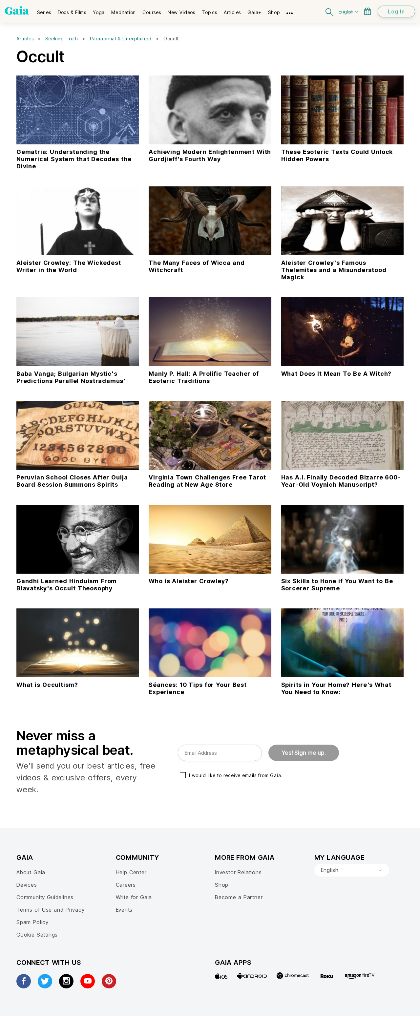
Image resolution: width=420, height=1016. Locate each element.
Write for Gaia (134, 897)
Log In (396, 11)
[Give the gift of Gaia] (367, 11)
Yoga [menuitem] (99, 12)
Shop (221, 884)
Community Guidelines (45, 897)
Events (124, 909)
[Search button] (330, 11)
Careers (126, 884)
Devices (26, 884)
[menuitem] (44, 10)
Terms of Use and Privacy (50, 909)
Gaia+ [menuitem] (254, 12)
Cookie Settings (37, 934)
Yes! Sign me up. (304, 753)
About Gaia (30, 872)
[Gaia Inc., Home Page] (17, 10)
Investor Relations (238, 872)
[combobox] (351, 870)
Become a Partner (238, 897)
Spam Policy (32, 922)
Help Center (131, 872)
